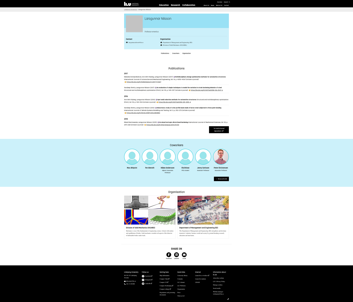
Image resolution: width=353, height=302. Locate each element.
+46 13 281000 (130, 284)
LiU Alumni (181, 282)
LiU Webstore (181, 286)
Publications (165, 53)
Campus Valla (164, 279)
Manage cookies (217, 285)
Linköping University (130, 9)
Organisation (186, 53)
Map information (164, 275)
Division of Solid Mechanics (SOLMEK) (175, 45)
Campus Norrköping (166, 286)
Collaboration (188, 5)
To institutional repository (219, 129)
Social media (216, 288)
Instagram (148, 280)
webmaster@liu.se (218, 294)
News (212, 5)
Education (164, 5)
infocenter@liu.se (131, 281)
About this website (218, 278)
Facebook (148, 276)
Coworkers (175, 53)
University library (182, 275)
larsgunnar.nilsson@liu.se (136, 42)
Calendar (180, 279)
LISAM (197, 282)
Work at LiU (219, 5)
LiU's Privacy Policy (219, 281)
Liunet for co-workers (201, 275)
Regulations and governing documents (167, 293)
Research (175, 5)
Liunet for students (200, 279)
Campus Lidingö (164, 289)
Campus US (163, 282)
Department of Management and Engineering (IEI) (177, 42)
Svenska (219, 2)
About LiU (206, 5)
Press (178, 292)
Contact (226, 5)
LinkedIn (147, 283)
